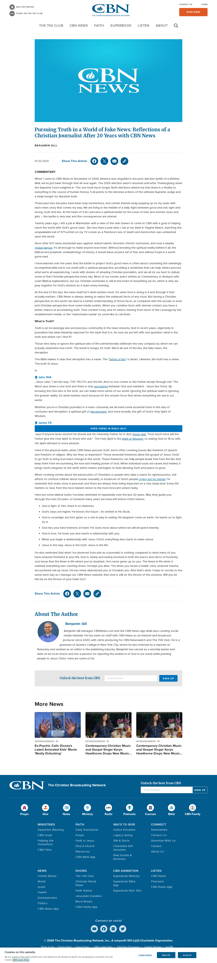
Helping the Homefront (46, 842)
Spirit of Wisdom (132, 439)
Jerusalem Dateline (88, 896)
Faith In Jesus (84, 840)
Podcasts (157, 881)
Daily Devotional (86, 830)
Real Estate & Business (122, 857)
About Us (157, 851)
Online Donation (124, 830)
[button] (43, 377)
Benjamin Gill (46, 145)
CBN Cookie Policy (103, 946)
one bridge (101, 386)
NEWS (42, 871)
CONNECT (158, 824)
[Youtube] (94, 928)
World (42, 881)
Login (204, 4)
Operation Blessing (51, 830)
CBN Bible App (85, 857)
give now (193, 12)
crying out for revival (152, 479)
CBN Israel (45, 835)
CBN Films (45, 850)
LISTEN (144, 25)
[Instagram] (113, 928)
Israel (41, 887)
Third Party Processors (128, 946)
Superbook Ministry (126, 876)
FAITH (99, 25)
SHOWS (81, 871)
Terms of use (47, 946)
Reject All (166, 955)
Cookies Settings (152, 946)
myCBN (169, 946)
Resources (82, 851)
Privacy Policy (65, 946)
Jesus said (139, 434)
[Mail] (114, 161)
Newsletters (159, 830)
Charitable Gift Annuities (123, 848)
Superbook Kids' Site (127, 890)
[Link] (124, 161)
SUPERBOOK (121, 25)
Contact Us (185, 4)
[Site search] (176, 27)
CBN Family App (86, 907)
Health (42, 892)
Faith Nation (83, 890)
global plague (43, 248)
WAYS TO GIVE (124, 824)
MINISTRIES (46, 824)
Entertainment (47, 898)
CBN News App (48, 909)
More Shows (83, 901)
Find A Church (85, 846)
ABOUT (162, 25)
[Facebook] (94, 161)
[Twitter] (104, 161)
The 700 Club (51, 25)
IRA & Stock (121, 840)
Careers (156, 846)
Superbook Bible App (124, 883)
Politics (43, 903)
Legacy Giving (123, 835)
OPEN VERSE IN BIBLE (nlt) (108, 428)
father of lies (117, 359)
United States (47, 876)
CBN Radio (158, 876)
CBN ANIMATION (125, 871)
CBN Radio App (161, 887)
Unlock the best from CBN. (80, 678)
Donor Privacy (83, 946)
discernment (98, 411)
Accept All (187, 955)
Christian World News (85, 883)
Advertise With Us (163, 840)
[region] (108, 955)
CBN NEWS (79, 25)
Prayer (79, 835)
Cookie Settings (145, 955)
